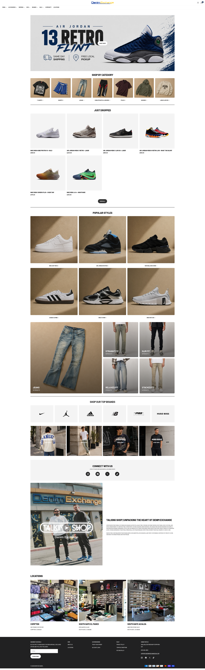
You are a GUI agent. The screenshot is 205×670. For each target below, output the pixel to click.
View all (102, 201)
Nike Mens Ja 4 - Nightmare (76, 192)
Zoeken (31, 3)
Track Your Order (97, 644)
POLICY (118, 642)
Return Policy (120, 650)
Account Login (96, 647)
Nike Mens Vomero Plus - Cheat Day (42, 192)
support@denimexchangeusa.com (150, 653)
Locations (70, 647)
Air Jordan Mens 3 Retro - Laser (78, 150)
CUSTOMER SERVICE (96, 642)
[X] (107, 474)
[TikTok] (117, 474)
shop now (102, 43)
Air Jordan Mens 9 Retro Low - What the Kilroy (155, 150)
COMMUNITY (48, 7)
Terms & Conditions (122, 647)
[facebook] (98, 474)
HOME (69, 642)
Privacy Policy (120, 644)
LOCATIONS (56, 7)
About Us (70, 644)
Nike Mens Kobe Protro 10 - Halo (41, 150)
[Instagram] (88, 474)
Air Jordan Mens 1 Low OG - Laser (114, 150)
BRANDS (34, 7)
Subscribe (35, 656)
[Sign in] (198, 3)
